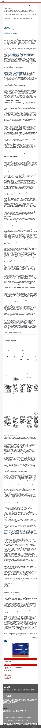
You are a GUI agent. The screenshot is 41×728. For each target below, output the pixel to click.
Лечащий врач (15, 711)
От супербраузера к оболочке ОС (9, 32)
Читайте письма (6, 27)
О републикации (32, 689)
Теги (4, 690)
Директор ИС (6, 711)
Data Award (5, 716)
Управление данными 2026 (9, 680)
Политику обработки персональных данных (25, 726)
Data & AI (5, 717)
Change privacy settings (30, 690)
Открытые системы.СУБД (21, 710)
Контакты (27, 689)
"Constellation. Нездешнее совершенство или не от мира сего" (18, 533)
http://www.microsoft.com (9, 587)
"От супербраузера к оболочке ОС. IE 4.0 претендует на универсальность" (20, 83)
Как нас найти (22, 689)
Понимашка (17, 713)
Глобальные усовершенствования (10, 23)
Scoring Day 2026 (7, 677)
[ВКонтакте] (4, 641)
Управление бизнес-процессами (10, 718)
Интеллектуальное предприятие (23, 717)
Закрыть (34, 726)
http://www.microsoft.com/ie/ (27, 520)
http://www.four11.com (24, 271)
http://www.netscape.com (9, 345)
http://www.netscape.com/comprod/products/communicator (20, 54)
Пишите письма (6, 26)
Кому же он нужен (7, 28)
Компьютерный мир (8, 710)
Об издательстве (6, 689)
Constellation (6, 30)
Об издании (12, 689)
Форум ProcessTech (8, 674)
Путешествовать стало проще (9, 24)
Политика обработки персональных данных (18, 690)
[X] (6, 641)
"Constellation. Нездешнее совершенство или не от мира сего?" (19, 72)
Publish (21, 711)
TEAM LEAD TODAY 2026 (9, 670)
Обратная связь (16, 689)
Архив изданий (7, 690)
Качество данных (11, 717)
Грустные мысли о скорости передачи (10, 33)
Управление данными (13, 716)
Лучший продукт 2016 (8, 661)
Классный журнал (8, 713)
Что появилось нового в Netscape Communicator (12, 29)
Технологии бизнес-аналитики (25, 716)
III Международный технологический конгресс (13, 667)
